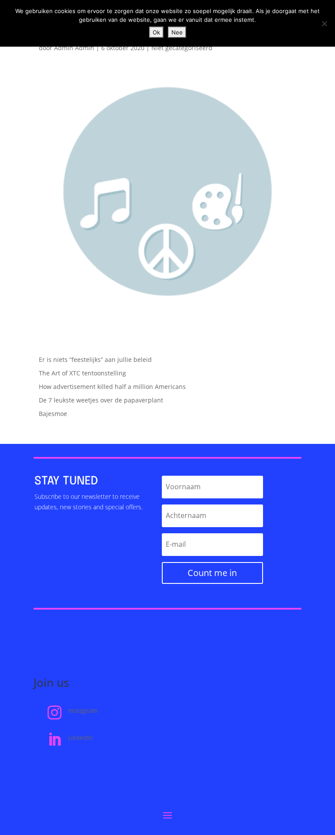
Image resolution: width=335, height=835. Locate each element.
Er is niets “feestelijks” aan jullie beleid (95, 359)
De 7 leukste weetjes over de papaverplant (101, 400)
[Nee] (324, 23)
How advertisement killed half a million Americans (112, 386)
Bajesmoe (53, 413)
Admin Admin (74, 48)
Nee (177, 32)
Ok (156, 32)
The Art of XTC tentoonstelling (82, 373)
